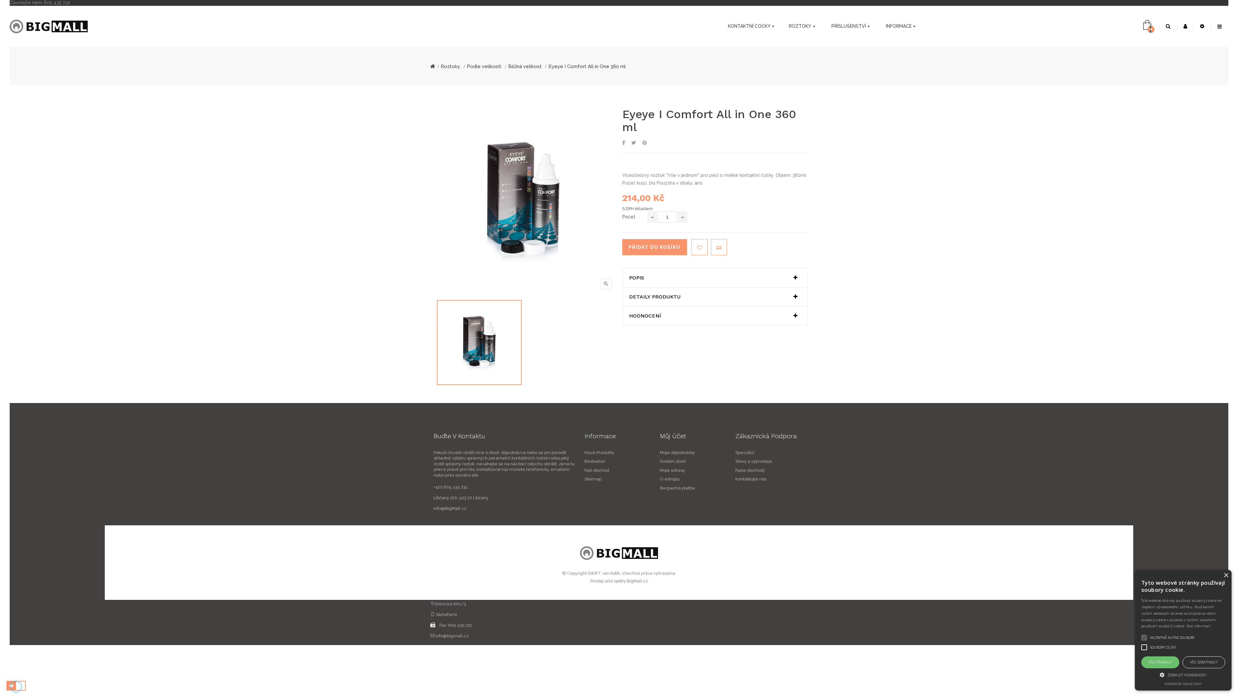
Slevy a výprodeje (753, 461)
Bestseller (595, 461)
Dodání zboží (673, 461)
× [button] (1225, 575)
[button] (1183, 675)
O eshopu (670, 479)
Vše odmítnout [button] (1204, 662)
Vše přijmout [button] (1160, 662)
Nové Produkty (599, 452)
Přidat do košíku (655, 247)
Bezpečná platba (677, 488)
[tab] (715, 277)
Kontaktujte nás (750, 479)
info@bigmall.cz (452, 635)
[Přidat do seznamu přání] (700, 247)
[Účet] (1185, 26)
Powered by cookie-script (1183, 684)
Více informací (1198, 625)
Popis (636, 278)
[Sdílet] (623, 143)
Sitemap (593, 479)
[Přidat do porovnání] (719, 247)
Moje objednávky (677, 452)
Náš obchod (597, 470)
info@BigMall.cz (450, 508)
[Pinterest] (644, 143)
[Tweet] (633, 143)
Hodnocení (645, 316)
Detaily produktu (655, 297)
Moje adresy (672, 470)
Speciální (744, 452)
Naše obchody (750, 470)
